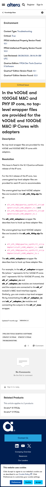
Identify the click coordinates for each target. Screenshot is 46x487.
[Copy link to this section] (17, 139)
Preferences (16, 482)
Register (30, 5)
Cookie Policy (24, 474)
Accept (38, 482)
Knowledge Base (10, 12)
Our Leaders (23, 460)
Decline (28, 482)
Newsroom (23, 456)
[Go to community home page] (14, 5)
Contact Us (23, 438)
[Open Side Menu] (3, 5)
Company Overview (23, 452)
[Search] (23, 4)
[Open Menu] (42, 12)
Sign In (40, 5)
